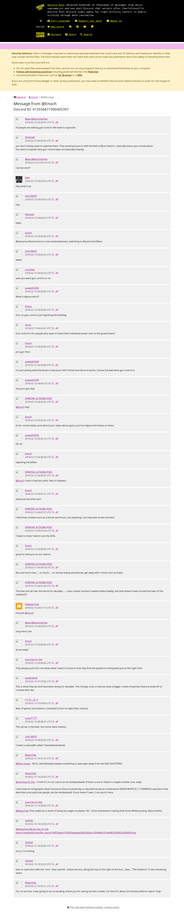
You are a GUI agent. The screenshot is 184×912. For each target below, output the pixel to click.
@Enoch (20, 407)
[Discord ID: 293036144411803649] (19, 197)
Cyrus (28, 324)
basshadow (31, 678)
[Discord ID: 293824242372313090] (19, 400)
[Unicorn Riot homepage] (40, 7)
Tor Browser (65, 75)
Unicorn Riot (56, 5)
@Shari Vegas (23, 763)
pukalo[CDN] (32, 288)
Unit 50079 (31, 196)
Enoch (34, 97)
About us (115, 21)
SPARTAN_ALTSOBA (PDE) (38, 398)
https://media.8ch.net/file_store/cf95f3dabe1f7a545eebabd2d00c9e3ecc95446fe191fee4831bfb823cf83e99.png (76, 832)
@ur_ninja (57, 26)
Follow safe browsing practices (34, 71)
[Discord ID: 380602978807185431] (19, 234)
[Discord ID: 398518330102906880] (19, 120)
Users (72, 34)
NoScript (93, 71)
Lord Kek (30, 269)
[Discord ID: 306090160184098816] (19, 756)
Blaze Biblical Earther (36, 118)
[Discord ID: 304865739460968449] (19, 661)
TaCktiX (29, 820)
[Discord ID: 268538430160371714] (19, 216)
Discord (20, 97)
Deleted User (32, 604)
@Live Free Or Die (25, 782)
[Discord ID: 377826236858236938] (19, 679)
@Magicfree (22, 810)
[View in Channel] (53, 122)
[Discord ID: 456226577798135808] (19, 606)
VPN (79, 75)
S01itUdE (30, 137)
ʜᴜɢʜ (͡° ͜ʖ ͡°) (31, 718)
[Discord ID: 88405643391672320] (19, 822)
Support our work (89, 21)
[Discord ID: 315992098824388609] (19, 289)
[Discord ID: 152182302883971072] (19, 271)
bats (27, 177)
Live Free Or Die (33, 659)
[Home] (40, 34)
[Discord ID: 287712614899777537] (19, 179)
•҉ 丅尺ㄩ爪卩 (31, 699)
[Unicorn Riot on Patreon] (92, 26)
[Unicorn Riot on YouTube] (85, 26)
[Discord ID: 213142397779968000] (19, 326)
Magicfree (30, 755)
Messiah (29, 214)
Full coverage (60, 21)
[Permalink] (56, 122)
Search (87, 34)
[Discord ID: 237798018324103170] (19, 701)
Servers (55, 34)
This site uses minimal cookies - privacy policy (94, 907)
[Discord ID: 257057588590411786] (19, 719)
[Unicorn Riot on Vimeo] (77, 26)
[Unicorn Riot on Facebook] (70, 26)
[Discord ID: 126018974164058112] (19, 139)
